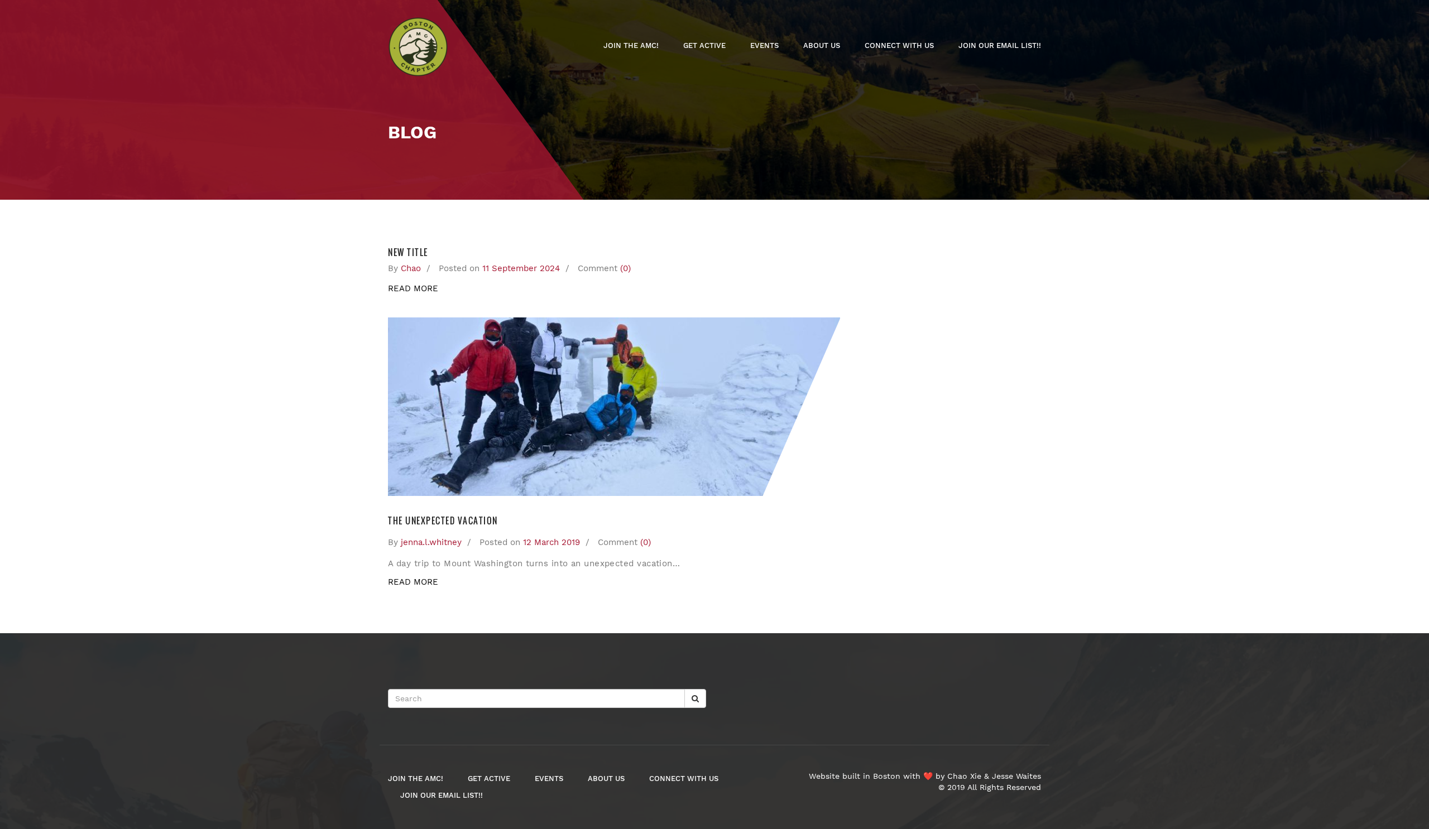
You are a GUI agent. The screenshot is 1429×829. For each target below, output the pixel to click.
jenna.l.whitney (431, 542)
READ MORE (413, 288)
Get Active (704, 45)
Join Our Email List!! (999, 45)
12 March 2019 (551, 542)
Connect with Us (899, 45)
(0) (625, 268)
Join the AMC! (631, 45)
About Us (821, 45)
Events (764, 45)
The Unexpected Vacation (443, 520)
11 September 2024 (521, 268)
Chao (411, 268)
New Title (408, 252)
